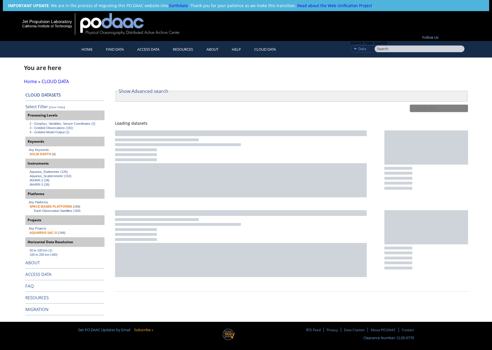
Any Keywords (39, 150)
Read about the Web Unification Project (334, 5)
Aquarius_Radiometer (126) (49, 171)
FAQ (29, 286)
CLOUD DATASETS (43, 95)
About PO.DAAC (383, 330)
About (212, 49)
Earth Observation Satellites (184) (57, 210)
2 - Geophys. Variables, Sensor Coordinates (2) (62, 123)
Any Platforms (38, 202)
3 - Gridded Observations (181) (51, 128)
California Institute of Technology (47, 26)
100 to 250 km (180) (44, 254)
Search (380, 42)
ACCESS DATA (38, 274)
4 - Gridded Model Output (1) (49, 132)
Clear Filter (57, 107)
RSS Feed (313, 330)
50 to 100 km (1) (41, 250)
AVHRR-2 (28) (40, 180)
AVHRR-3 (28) (40, 184)
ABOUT (32, 262)
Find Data (115, 49)
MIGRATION (36, 309)
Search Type (362, 42)
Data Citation (354, 330)
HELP (236, 49)
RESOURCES (183, 49)
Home (87, 49)
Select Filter (36, 106)
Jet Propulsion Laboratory (47, 21)
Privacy (332, 330)
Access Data (148, 49)
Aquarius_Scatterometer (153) (50, 176)
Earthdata (178, 5)
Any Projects (37, 228)
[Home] (135, 24)
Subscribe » (143, 329)
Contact (408, 330)
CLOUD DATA (265, 49)
